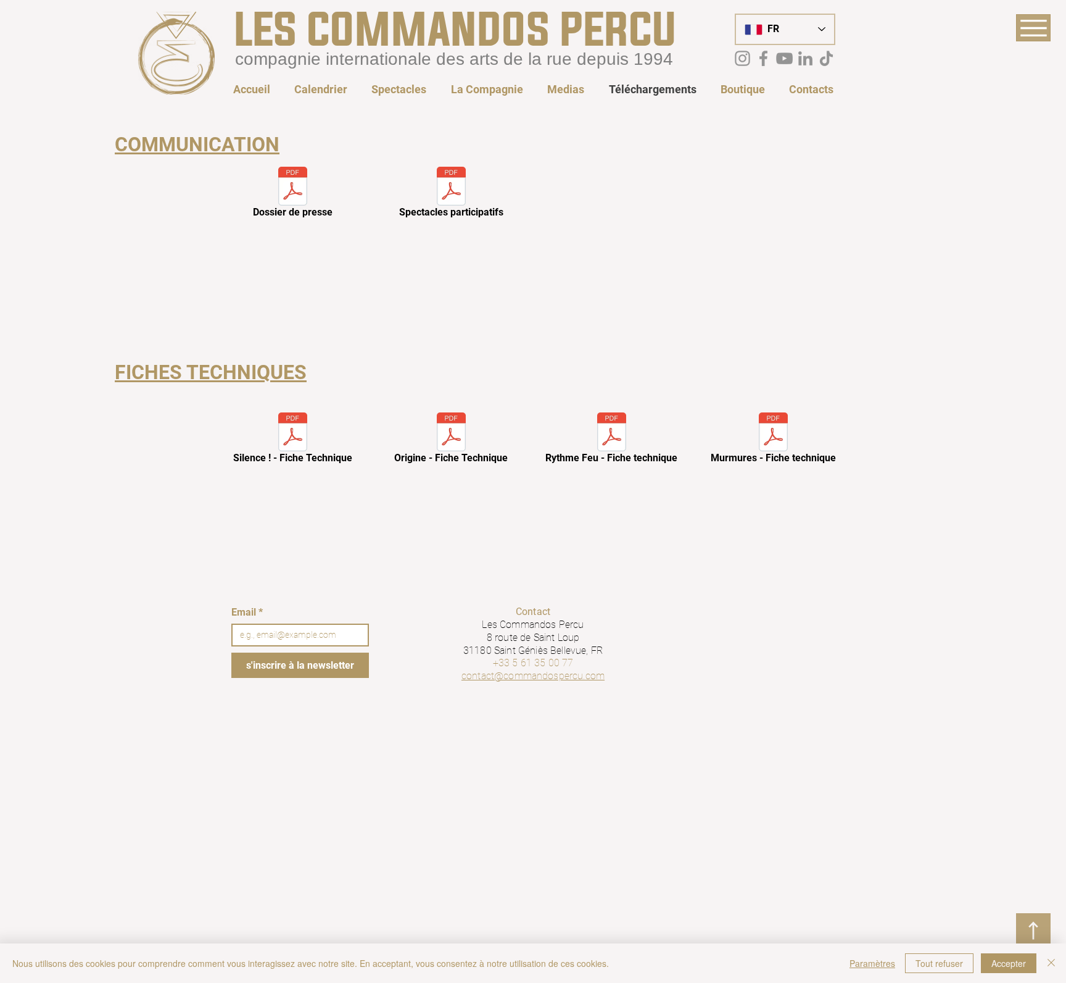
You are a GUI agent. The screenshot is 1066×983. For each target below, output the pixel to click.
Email (247, 612)
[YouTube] (784, 58)
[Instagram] (742, 58)
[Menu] (1033, 27)
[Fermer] (1051, 963)
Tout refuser (939, 963)
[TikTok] (826, 58)
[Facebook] (763, 58)
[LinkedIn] (805, 58)
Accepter (1008, 963)
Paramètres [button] (872, 963)
